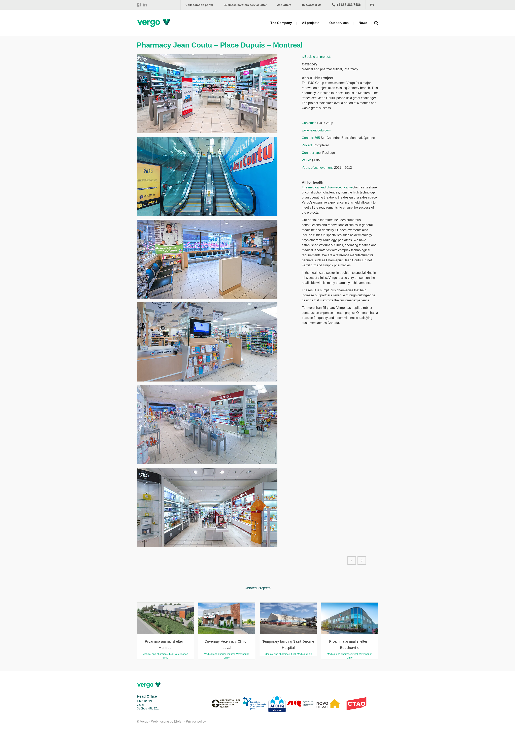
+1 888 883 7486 (349, 4)
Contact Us (313, 4)
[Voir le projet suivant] (361, 560)
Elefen (178, 721)
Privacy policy (196, 721)
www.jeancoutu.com (316, 130)
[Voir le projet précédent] (351, 560)
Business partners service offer (245, 4)
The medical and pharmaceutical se (327, 187)
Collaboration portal (199, 4)
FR (372, 4)
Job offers (284, 4)
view (165, 618)
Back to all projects (317, 56)
